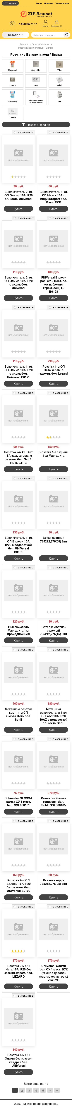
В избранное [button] (25, 132)
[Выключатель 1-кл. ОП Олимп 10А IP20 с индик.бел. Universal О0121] (18, 330)
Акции (39, 3)
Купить (18, 209)
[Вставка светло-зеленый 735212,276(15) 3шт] (53, 590)
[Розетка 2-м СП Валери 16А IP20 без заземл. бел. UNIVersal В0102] (18, 843)
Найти (67, 35)
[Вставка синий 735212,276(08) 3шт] (53, 501)
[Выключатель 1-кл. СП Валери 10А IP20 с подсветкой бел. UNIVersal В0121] (18, 501)
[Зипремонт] (36, 14)
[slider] (18, 176)
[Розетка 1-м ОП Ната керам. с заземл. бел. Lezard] (53, 330)
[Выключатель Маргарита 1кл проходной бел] (18, 590)
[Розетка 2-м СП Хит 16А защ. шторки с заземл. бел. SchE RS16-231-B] (18, 415)
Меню (12, 3)
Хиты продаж (62, 3)
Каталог (14, 35)
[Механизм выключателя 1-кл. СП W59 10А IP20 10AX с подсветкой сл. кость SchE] (53, 672)
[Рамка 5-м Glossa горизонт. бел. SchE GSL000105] (53, 761)
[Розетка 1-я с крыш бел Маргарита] (53, 415)
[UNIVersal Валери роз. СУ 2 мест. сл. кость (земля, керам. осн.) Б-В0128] (53, 240)
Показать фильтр (38, 125)
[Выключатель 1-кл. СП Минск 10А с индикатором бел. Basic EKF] (53, 155)
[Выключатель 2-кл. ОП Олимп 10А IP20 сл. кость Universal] (18, 155)
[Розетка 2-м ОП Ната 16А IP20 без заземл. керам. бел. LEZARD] (18, 929)
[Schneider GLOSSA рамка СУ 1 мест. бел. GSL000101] (18, 761)
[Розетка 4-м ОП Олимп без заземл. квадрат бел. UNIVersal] (18, 1018)
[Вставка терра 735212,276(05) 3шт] (53, 843)
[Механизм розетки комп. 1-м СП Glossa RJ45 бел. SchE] (18, 672)
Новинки (48, 3)
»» (57, 1090)
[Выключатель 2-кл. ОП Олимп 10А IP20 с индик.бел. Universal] (18, 240)
